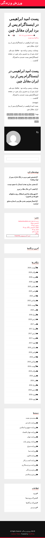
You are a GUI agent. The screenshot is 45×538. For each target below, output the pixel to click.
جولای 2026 (32, 272)
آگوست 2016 (32, 366)
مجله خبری (11, 118)
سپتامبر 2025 (31, 300)
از (22, 114)
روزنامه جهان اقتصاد (29, 432)
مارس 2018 (32, 319)
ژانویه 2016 (32, 399)
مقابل (36, 122)
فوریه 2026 (32, 277)
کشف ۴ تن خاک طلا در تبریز (26, 189)
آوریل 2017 (32, 328)
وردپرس (33, 507)
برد (37, 118)
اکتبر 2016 (33, 357)
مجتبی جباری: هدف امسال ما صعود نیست (21, 184)
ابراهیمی (31, 114)
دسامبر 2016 (32, 347)
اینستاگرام (10, 114)
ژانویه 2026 (32, 281)
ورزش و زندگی (11, 3)
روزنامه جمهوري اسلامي (28, 427)
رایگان (37, 234)
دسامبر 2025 (32, 286)
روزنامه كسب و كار (29, 460)
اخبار (26, 114)
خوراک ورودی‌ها (31, 498)
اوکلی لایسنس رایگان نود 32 (31, 227)
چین (26, 118)
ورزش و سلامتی (30, 474)
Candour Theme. (16, 534)
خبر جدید (21, 118)
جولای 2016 (32, 371)
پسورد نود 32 (35, 225)
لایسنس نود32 (35, 223)
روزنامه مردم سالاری (29, 465)
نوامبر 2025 (32, 291)
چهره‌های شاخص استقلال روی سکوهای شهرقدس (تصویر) (23, 195)
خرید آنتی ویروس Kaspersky (22, 236)
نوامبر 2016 (32, 352)
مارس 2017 (32, 333)
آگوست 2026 (32, 267)
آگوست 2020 (32, 305)
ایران (15, 114)
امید (20, 114)
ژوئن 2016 (32, 375)
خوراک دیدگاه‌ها (31, 503)
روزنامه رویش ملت (29, 441)
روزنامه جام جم (31, 423)
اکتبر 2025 (33, 296)
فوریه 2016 (32, 394)
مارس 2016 (32, 390)
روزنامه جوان (31, 437)
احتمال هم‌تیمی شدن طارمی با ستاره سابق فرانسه (22, 202)
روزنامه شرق (31, 446)
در (16, 118)
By (37, 132)
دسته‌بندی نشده (31, 418)
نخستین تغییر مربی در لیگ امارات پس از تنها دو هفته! (23, 178)
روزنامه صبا (32, 451)
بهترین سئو (35, 231)
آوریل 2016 (32, 385)
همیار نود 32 (35, 229)
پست (30, 118)
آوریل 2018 (32, 314)
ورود (34, 493)
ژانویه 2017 (32, 343)
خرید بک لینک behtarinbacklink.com (28, 221)
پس (34, 118)
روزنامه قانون (31, 455)
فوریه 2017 (32, 338)
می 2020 (33, 310)
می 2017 (33, 324)
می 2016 (33, 380)
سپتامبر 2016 (31, 361)
